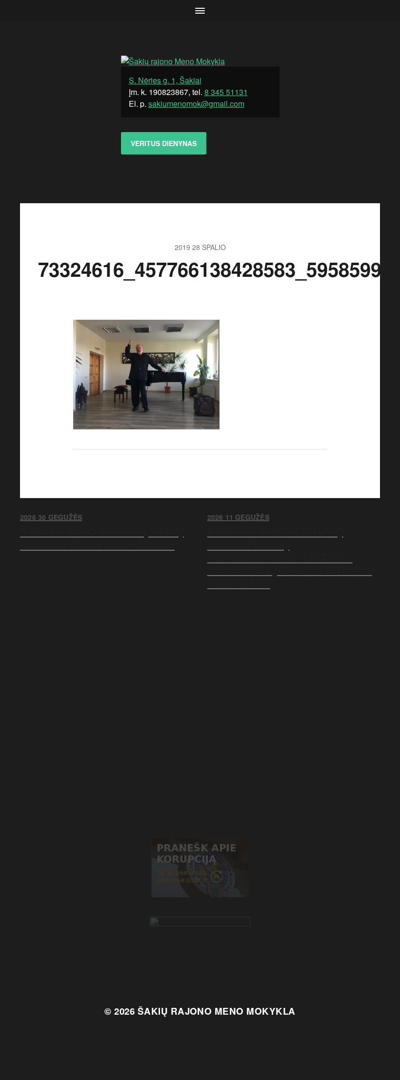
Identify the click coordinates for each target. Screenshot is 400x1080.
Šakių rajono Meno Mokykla (217, 1011)
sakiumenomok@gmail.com (196, 103)
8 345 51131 (226, 91)
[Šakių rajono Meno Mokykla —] (200, 61)
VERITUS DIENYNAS (164, 143)
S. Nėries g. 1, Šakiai (165, 80)
